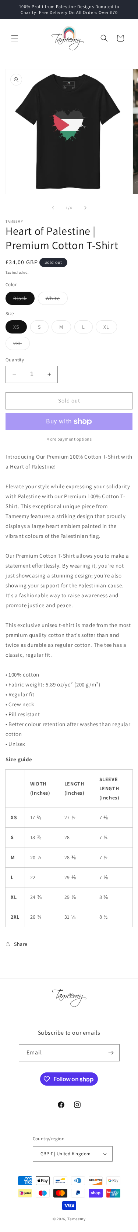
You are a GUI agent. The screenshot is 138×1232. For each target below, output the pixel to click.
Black (24, 300)
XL (110, 328)
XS (20, 328)
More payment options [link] (69, 439)
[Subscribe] (111, 1052)
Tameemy (76, 1218)
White (57, 300)
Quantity (15, 360)
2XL (21, 345)
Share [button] (21, 944)
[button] (15, 38)
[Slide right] (85, 208)
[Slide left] (53, 208)
